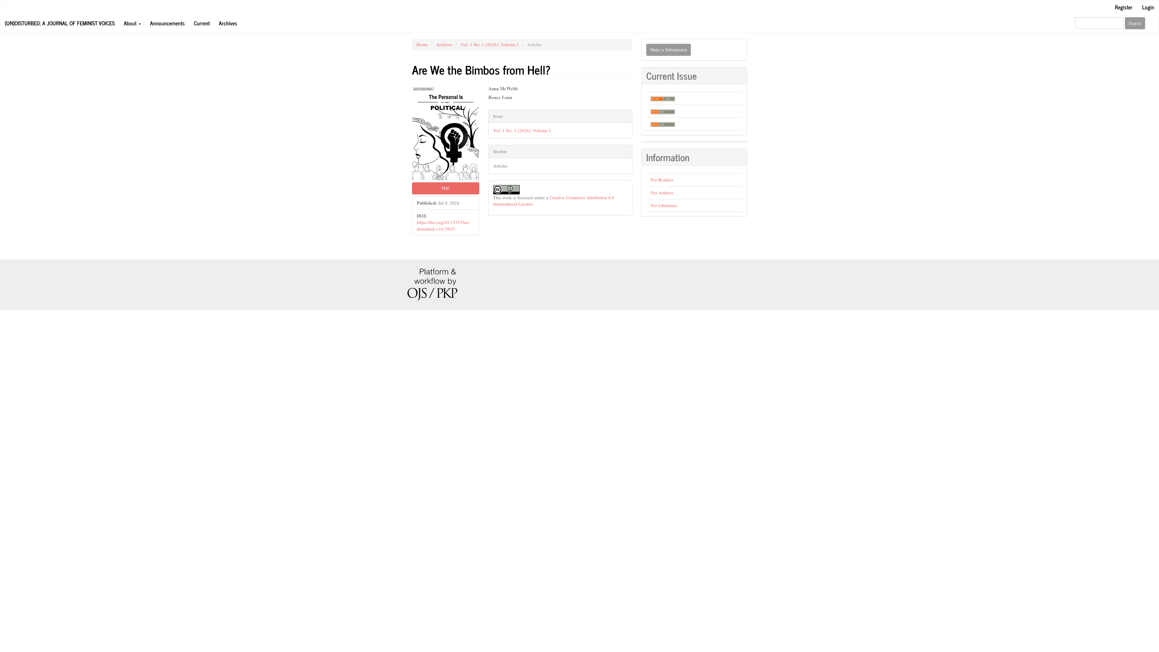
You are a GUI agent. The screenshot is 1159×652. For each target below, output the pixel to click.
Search (1135, 23)
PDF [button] (446, 188)
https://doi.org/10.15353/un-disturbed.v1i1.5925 (443, 225)
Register (1123, 6)
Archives (228, 22)
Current (202, 22)
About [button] (131, 22)
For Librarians (664, 205)
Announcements (167, 22)
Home (422, 44)
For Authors (662, 193)
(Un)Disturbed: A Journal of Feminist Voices (60, 22)
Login (1148, 6)
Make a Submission (668, 49)
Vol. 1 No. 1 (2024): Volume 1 (490, 44)
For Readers (662, 180)
